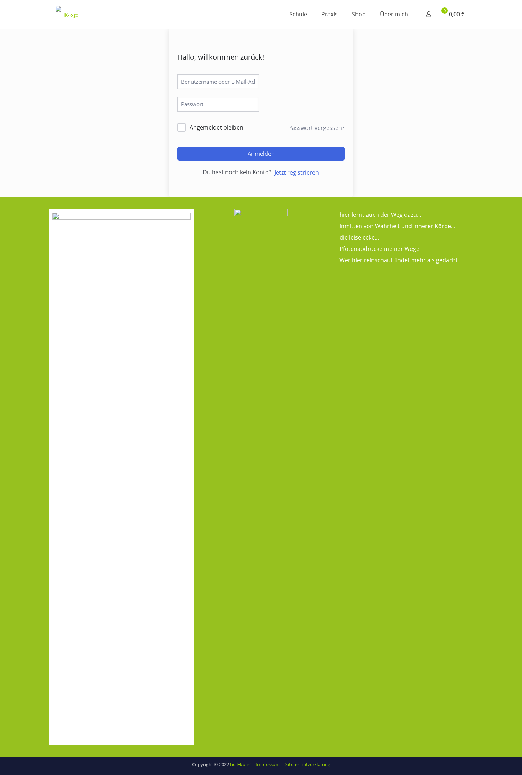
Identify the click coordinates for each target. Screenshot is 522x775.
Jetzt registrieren (296, 172)
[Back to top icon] (487, 760)
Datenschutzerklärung (306, 764)
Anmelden (261, 154)
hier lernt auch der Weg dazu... (380, 215)
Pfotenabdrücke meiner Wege (379, 249)
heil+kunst (241, 764)
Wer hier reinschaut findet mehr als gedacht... (400, 260)
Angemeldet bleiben (216, 127)
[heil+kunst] (67, 14)
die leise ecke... (359, 237)
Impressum (268, 764)
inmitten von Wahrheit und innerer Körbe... (397, 226)
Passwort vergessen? (316, 128)
